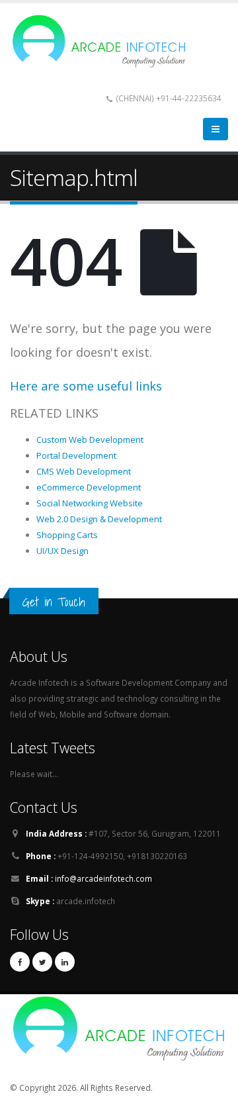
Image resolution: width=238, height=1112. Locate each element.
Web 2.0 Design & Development (99, 519)
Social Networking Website (89, 503)
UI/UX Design (62, 551)
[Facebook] (20, 962)
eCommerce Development (88, 487)
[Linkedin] (65, 962)
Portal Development (76, 455)
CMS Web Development (83, 471)
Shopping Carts (67, 535)
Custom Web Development (89, 439)
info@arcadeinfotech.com (103, 878)
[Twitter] (42, 962)
